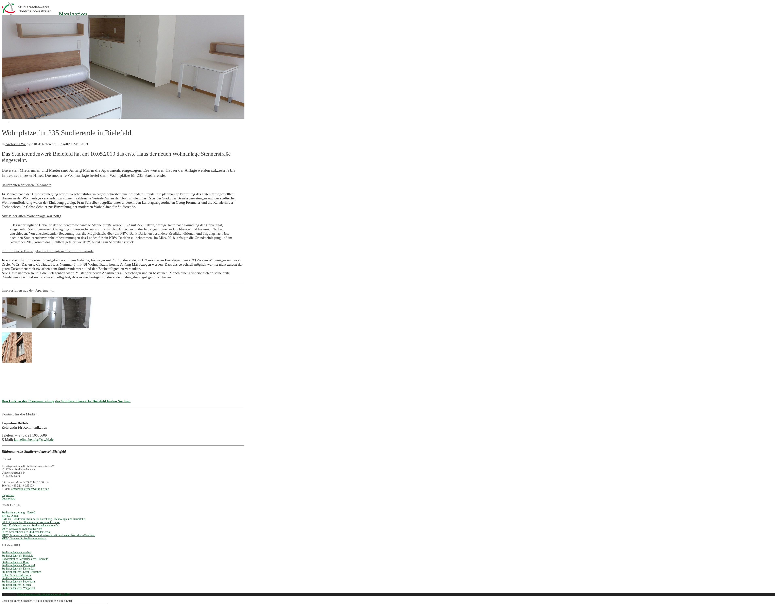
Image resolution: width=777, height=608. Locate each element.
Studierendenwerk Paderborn (18, 581)
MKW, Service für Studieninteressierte (24, 538)
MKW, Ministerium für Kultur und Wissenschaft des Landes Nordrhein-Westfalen (48, 535)
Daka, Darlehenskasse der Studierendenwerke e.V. (30, 525)
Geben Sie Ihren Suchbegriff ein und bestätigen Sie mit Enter (37, 600)
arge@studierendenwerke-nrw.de (30, 488)
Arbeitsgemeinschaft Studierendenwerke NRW (43, 594)
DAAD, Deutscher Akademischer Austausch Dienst (31, 522)
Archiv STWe (15, 144)
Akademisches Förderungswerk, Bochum (25, 558)
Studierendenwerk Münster (17, 578)
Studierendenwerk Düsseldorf (18, 568)
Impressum (8, 495)
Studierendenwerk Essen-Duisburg (21, 571)
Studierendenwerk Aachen (16, 552)
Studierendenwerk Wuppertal (18, 588)
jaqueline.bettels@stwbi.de (34, 440)
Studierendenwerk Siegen (16, 584)
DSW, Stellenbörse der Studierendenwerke (26, 531)
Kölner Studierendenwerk (16, 575)
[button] (69, 14)
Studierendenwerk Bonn (15, 562)
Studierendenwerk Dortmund (18, 565)
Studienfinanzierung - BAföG (19, 512)
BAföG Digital (10, 515)
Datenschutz (8, 498)
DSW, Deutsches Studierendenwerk (22, 528)
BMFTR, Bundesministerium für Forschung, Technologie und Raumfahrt (43, 519)
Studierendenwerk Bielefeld (17, 555)
